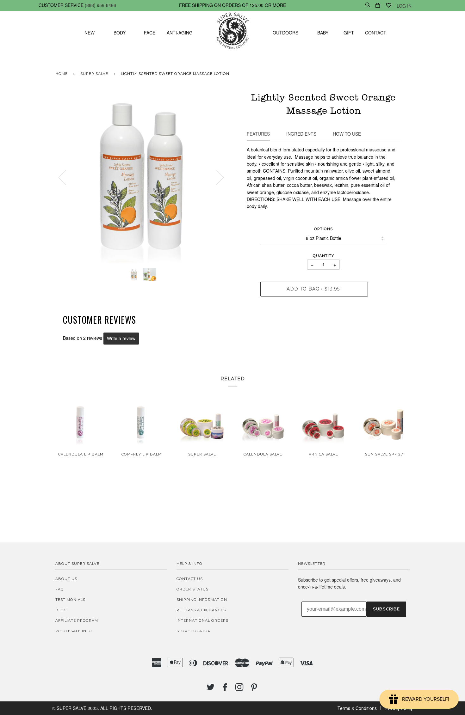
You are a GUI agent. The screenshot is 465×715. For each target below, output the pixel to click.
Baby (322, 32)
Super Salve (94, 73)
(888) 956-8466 (100, 5)
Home (61, 73)
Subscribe (386, 609)
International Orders (202, 620)
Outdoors (285, 32)
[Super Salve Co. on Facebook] (225, 689)
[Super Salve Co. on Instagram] (239, 689)
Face (149, 32)
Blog (61, 610)
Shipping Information (202, 599)
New (89, 32)
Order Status (192, 589)
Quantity (323, 256)
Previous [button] (66, 177)
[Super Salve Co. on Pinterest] (254, 689)
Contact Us (190, 579)
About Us (66, 579)
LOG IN (404, 6)
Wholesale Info (73, 631)
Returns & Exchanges (201, 610)
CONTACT (375, 32)
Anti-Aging (180, 32)
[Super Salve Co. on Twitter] (211, 689)
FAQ (59, 589)
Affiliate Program (76, 620)
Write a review (121, 338)
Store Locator (194, 631)
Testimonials (70, 599)
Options (323, 229)
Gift (349, 32)
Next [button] (216, 177)
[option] (141, 177)
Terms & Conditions (357, 708)
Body (120, 32)
